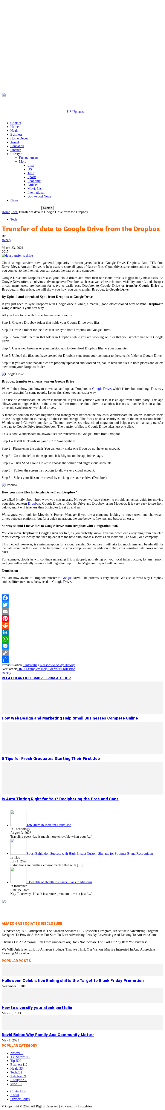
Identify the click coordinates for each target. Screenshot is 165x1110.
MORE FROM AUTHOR (53, 678)
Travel (14, 142)
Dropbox (34, 503)
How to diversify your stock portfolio (37, 1007)
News (14, 200)
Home (14, 127)
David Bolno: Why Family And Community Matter (48, 1034)
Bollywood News (40, 196)
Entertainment (28, 157)
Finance (15, 150)
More (22, 161)
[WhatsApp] (82, 639)
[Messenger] (82, 646)
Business (16, 134)
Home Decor (19, 138)
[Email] (82, 611)
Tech (31, 173)
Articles (33, 185)
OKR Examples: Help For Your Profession (46, 669)
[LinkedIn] (82, 632)
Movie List (35, 188)
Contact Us (18, 1091)
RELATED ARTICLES (18, 678)
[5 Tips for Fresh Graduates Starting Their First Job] (82, 753)
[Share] (82, 659)
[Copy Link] (82, 652)
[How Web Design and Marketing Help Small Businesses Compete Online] (82, 712)
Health (14, 130)
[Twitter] (82, 604)
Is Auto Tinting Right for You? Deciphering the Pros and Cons (60, 799)
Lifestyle (16, 154)
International (36, 192)
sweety (6, 240)
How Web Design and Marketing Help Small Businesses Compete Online (70, 718)
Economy (34, 181)
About (14, 1095)
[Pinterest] (82, 618)
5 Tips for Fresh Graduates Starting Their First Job (51, 758)
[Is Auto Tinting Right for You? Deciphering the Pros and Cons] (82, 793)
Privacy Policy (20, 1099)
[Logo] (2, 115)
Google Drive (101, 388)
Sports (32, 177)
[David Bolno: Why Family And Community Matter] (82, 1029)
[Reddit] (82, 625)
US (30, 169)
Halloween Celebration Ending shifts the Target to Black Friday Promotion (73, 980)
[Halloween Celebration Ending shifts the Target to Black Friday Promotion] (82, 975)
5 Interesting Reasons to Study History (49, 665)
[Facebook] (82, 597)
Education (17, 146)
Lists (31, 165)
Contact (15, 123)
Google (66, 578)
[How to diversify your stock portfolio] (82, 1002)
